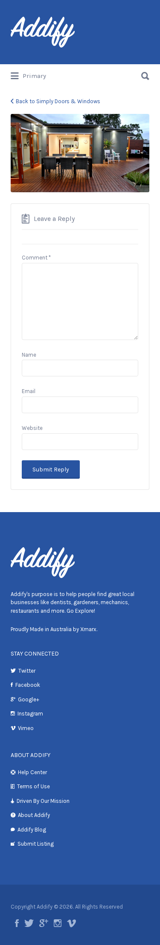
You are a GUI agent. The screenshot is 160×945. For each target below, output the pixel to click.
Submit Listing (35, 844)
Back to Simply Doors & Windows (58, 101)
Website (32, 428)
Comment (36, 257)
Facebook (27, 685)
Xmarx (88, 629)
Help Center (32, 772)
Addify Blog (31, 829)
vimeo (71, 923)
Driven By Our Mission (43, 801)
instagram (57, 923)
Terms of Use (33, 786)
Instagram (30, 713)
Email (28, 391)
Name (29, 355)
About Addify (34, 815)
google (43, 923)
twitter (29, 923)
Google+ (28, 699)
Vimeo (26, 728)
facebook (17, 923)
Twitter (26, 671)
